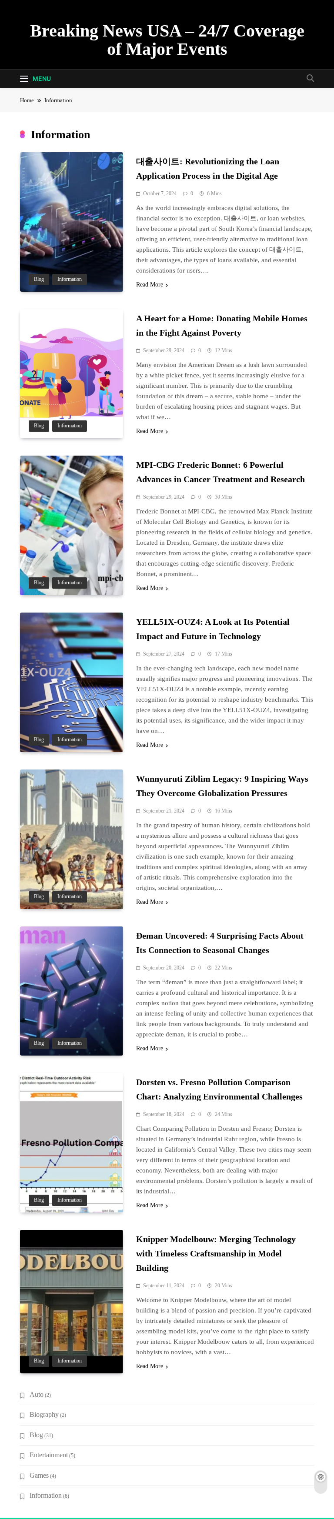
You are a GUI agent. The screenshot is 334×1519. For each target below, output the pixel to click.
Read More (149, 284)
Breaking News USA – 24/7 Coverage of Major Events (167, 40)
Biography (44, 1414)
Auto (36, 1394)
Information (69, 279)
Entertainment (49, 1455)
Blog (39, 279)
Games (39, 1475)
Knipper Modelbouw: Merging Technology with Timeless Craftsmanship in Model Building (216, 1253)
